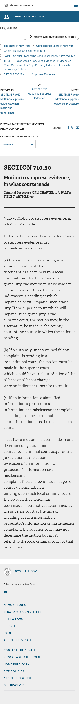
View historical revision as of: (19, 136)
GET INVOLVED (14, 685)
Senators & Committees (22, 612)
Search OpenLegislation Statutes (55, 37)
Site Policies (14, 671)
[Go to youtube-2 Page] (6, 592)
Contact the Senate (20, 650)
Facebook (67, 127)
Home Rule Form (17, 664)
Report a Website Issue (22, 657)
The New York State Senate (21, 6)
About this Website (19, 678)
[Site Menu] (75, 5)
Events (9, 633)
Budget (9, 626)
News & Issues (15, 605)
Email (76, 127)
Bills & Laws (13, 619)
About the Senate (18, 640)
